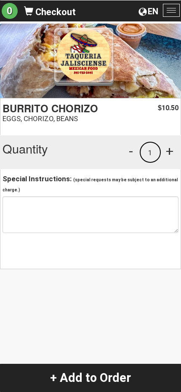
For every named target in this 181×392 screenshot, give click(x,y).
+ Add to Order (90, 378)
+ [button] (169, 151)
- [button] (131, 151)
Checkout (54, 12)
